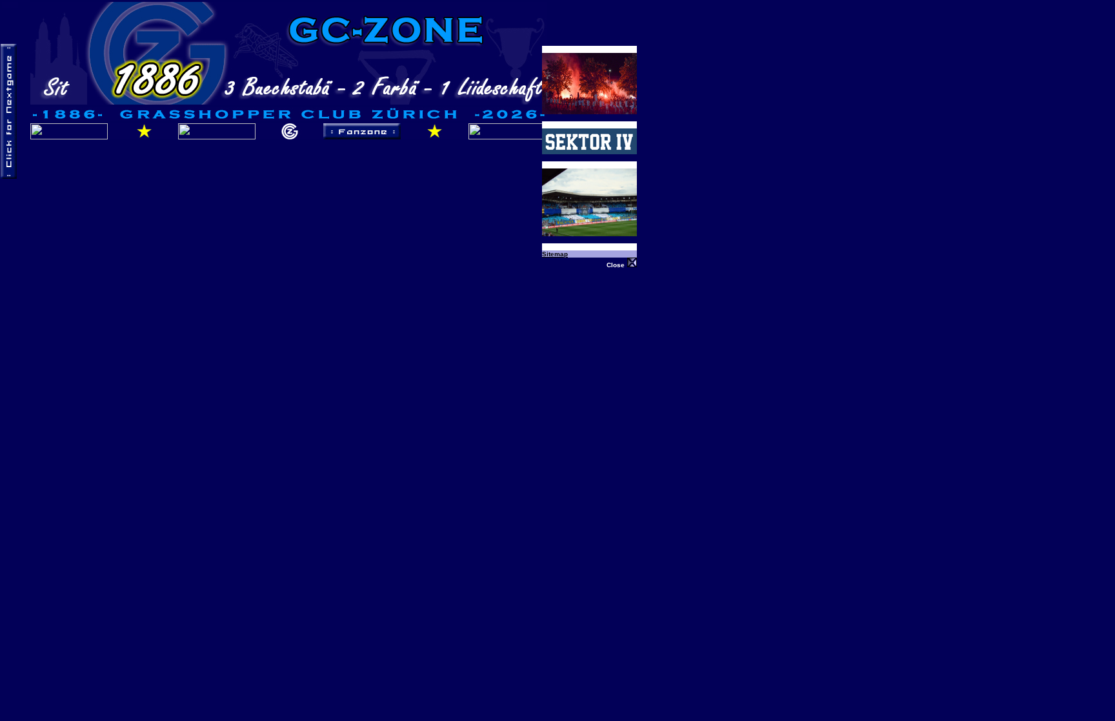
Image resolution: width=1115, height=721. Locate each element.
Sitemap (555, 254)
